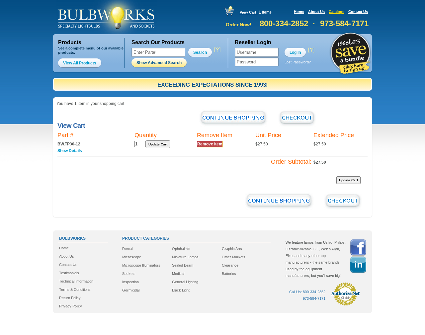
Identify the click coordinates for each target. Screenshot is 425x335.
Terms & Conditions (75, 290)
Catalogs (336, 12)
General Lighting (185, 282)
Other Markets (233, 257)
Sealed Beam (182, 265)
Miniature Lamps (185, 257)
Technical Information (76, 281)
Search (200, 52)
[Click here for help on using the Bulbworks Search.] (217, 50)
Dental (127, 249)
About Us (316, 12)
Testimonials (69, 273)
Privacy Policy (70, 306)
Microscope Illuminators (141, 265)
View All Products (79, 63)
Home (299, 12)
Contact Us (358, 12)
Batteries (229, 274)
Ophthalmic (181, 249)
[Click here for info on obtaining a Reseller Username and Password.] (311, 50)
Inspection (130, 282)
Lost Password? (298, 62)
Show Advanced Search (159, 62)
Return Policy (70, 298)
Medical (178, 274)
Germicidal (130, 290)
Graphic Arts (232, 249)
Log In (295, 52)
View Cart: (249, 12)
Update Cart (157, 144)
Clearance (230, 265)
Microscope (131, 257)
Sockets (128, 274)
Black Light (181, 290)
